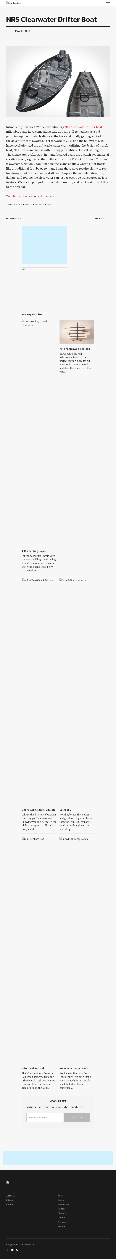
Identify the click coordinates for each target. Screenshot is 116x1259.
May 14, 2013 (22, 31)
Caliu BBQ (65, 809)
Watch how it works (19, 196)
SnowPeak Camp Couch (74, 1068)
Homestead (63, 1204)
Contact (10, 1204)
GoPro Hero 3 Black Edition (38, 809)
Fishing (39, 204)
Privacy (9, 1200)
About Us (10, 1195)
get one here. (46, 196)
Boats (29, 204)
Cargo (61, 1200)
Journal (61, 1217)
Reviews (62, 1222)
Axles (60, 1195)
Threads (62, 1213)
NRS (49, 204)
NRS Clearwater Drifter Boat (83, 127)
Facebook (8, 1250)
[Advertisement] (44, 245)
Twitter (12, 1250)
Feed (17, 1250)
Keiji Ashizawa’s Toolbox (75, 348)
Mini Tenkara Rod (33, 1068)
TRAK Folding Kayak (34, 551)
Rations (61, 1208)
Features (62, 1226)
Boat (19, 204)
